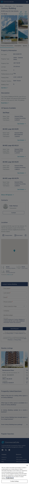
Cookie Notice (9, 478)
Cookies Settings (14, 481)
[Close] (27, 465)
